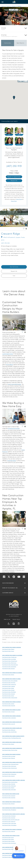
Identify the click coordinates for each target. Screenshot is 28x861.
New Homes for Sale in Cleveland (8, 795)
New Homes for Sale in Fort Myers (8, 682)
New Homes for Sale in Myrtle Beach (9, 825)
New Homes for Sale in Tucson (8, 651)
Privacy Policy (16, 619)
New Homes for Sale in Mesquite (8, 758)
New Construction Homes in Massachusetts (13, 736)
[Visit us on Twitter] (9, 577)
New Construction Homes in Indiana (11, 715)
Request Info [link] (14, 180)
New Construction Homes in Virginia (11, 847)
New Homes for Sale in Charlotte (8, 783)
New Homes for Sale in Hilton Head (9, 823)
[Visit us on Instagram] (24, 577)
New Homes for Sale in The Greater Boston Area (11, 738)
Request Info (14, 271)
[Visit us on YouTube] (19, 577)
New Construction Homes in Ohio (10, 793)
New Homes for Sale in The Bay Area (9, 657)
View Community (14, 267)
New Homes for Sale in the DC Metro (9, 731)
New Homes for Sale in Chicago (8, 711)
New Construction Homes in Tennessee (12, 829)
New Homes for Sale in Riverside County (10, 664)
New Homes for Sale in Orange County (9, 661)
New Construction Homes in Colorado (12, 672)
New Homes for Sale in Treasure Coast (9, 697)
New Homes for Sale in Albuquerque (9, 774)
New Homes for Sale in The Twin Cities (9, 750)
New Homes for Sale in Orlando (8, 690)
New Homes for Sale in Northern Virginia (10, 849)
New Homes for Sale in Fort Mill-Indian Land (10, 819)
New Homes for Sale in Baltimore (8, 730)
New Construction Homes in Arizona (11, 647)
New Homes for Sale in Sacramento (9, 666)
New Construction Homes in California (12, 655)
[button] (14, 97)
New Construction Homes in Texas (10, 835)
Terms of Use (7, 619)
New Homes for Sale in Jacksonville (9, 684)
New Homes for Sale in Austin (8, 837)
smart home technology (14, 384)
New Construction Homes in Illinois (11, 709)
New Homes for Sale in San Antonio (9, 843)
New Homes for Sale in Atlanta (8, 703)
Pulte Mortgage (11, 460)
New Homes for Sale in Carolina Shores (9, 782)
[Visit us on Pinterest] (14, 577)
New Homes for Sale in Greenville (8, 821)
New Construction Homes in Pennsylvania (12, 807)
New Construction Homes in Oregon (11, 801)
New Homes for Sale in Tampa (8, 695)
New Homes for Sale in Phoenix (8, 649)
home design (9, 364)
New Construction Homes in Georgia (11, 701)
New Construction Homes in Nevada (11, 754)
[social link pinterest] (26, 229)
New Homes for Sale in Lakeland (8, 686)
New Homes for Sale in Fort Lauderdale (9, 680)
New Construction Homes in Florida (11, 678)
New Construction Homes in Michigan (11, 742)
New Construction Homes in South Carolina (13, 814)
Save (14, 275)
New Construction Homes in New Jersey (12, 762)
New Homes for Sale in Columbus (8, 797)
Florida (8, 6)
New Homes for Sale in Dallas (8, 839)
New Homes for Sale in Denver (8, 674)
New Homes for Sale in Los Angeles (9, 659)
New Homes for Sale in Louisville (8, 723)
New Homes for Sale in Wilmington (9, 789)
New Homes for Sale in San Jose (8, 668)
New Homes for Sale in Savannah (8, 705)
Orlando (14, 6)
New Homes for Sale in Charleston (9, 815)
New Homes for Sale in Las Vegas (8, 756)
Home (3, 6)
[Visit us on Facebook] (4, 577)
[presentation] (2, 225)
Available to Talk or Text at (14, 162)
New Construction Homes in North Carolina (13, 780)
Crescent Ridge (10, 233)
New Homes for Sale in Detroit (8, 744)
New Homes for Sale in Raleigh (8, 787)
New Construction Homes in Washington (12, 853)
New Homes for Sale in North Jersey (9, 766)
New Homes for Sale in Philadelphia (9, 809)
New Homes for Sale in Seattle (8, 855)
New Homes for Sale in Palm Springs (9, 662)
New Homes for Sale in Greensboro (9, 785)
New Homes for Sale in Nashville (8, 831)
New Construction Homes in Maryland (12, 728)
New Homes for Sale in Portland (8, 803)
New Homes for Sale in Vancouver (8, 857)
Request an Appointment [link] (14, 176)
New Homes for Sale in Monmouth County (10, 764)
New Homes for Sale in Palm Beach (9, 692)
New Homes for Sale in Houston (8, 841)
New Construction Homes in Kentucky (12, 722)
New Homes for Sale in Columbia (8, 817)
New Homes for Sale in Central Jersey (9, 768)
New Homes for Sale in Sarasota (8, 693)
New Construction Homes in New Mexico (12, 772)
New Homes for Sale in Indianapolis (9, 717)
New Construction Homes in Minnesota (12, 748)
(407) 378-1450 (5, 243)
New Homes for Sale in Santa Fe (8, 776)
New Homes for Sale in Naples (8, 688)
